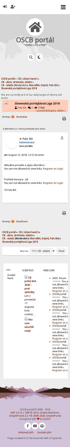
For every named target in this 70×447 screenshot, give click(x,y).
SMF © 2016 (31, 412)
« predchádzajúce (46, 110)
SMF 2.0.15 (16, 412)
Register (48, 168)
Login (60, 168)
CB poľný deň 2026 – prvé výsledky (30, 285)
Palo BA (53, 85)
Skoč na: (24, 251)
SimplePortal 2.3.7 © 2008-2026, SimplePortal (35, 415)
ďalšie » (61, 110)
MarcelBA (34, 85)
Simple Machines (50, 412)
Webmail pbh (26, 432)
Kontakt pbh (45, 432)
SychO (47, 419)
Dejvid (44, 85)
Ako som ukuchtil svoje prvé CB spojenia (29, 329)
